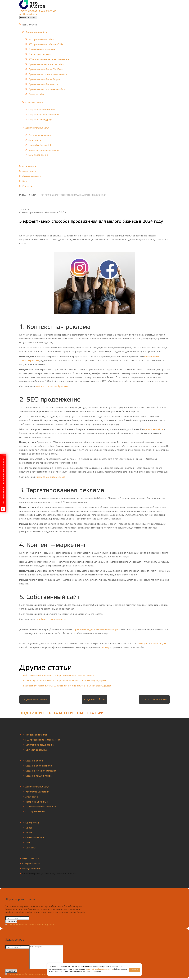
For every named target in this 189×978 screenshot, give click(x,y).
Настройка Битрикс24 (40, 145)
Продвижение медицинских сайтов (47, 64)
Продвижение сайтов (36, 32)
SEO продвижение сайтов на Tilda (46, 44)
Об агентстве (29, 166)
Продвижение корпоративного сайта (48, 74)
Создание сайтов (34, 102)
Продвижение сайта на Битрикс (45, 79)
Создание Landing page (40, 119)
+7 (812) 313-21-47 (28, 11)
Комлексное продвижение (42, 49)
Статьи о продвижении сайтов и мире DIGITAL (43, 212)
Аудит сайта (35, 140)
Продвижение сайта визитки (43, 84)
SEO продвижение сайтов (42, 39)
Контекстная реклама (40, 54)
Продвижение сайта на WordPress (46, 69)
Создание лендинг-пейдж (38, 775)
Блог (24, 181)
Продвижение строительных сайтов (47, 89)
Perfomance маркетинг (40, 135)
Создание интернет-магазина (44, 114)
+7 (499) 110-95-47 (47, 11)
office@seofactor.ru (31, 868)
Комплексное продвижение (39, 744)
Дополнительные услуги (37, 127)
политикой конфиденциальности (99, 969)
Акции (28, 832)
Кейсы (28, 827)
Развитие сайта (36, 94)
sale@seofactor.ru (28, 14)
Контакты (27, 186)
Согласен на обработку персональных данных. (31, 924)
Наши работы (29, 171)
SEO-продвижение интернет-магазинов (49, 59)
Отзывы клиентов (31, 176)
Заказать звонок (28, 17)
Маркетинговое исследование (44, 150)
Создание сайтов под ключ (42, 109)
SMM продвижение (38, 154)
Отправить (11, 921)
